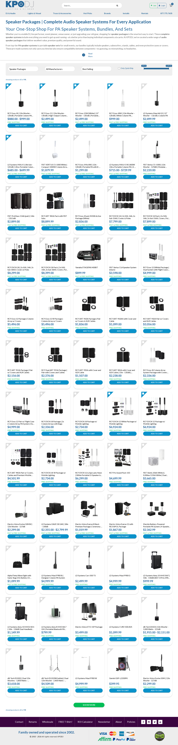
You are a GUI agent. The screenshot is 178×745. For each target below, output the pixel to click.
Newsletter (104, 721)
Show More (89, 705)
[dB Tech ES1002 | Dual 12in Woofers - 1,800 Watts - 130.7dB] (21, 663)
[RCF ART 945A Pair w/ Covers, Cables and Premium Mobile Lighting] (21, 457)
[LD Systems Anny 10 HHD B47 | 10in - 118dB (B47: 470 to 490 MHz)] (157, 560)
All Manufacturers (54, 69)
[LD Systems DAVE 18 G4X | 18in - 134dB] (55, 509)
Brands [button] (107, 13)
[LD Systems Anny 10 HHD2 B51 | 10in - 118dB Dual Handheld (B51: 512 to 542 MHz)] (21, 612)
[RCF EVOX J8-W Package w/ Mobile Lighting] (55, 457)
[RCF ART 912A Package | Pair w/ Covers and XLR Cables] (21, 355)
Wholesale (47, 721)
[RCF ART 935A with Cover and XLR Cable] (89, 355)
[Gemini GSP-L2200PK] (123, 663)
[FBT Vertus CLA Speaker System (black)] (123, 252)
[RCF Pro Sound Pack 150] (123, 457)
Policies (131, 721)
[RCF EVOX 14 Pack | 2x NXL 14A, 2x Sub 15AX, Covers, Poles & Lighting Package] (156, 201)
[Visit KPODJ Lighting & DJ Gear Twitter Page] (155, 722)
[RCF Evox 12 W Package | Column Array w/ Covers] (55, 303)
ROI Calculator (85, 721)
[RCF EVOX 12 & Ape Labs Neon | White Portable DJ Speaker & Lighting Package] (89, 457)
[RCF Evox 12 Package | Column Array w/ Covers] (21, 303)
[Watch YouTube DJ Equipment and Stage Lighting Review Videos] (160, 722)
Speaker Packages (17, 69)
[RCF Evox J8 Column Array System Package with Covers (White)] (157, 355)
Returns (33, 721)
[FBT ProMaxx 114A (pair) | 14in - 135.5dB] (21, 201)
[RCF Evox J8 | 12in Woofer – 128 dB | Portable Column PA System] (21, 98)
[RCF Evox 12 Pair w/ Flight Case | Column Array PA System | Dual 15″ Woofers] (21, 406)
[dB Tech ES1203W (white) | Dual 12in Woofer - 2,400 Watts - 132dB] (55, 663)
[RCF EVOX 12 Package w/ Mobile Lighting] (156, 406)
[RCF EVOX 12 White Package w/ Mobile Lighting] (122, 406)
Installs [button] (126, 13)
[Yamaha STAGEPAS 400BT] (89, 252)
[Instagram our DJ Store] (149, 722)
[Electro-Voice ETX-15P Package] (89, 612)
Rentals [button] (144, 13)
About (119, 721)
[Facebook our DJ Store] (143, 722)
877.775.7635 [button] (166, 13)
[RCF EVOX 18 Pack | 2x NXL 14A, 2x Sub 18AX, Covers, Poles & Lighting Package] (55, 252)
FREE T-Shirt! (65, 721)
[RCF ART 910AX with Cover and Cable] (123, 303)
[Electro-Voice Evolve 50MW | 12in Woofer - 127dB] (21, 509)
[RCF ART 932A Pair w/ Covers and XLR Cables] (157, 303)
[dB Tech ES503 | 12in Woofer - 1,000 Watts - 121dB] (157, 612)
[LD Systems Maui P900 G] (123, 560)
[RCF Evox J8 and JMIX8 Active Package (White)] (89, 201)
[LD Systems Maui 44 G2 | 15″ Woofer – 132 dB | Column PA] (157, 98)
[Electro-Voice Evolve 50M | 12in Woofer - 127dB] (157, 663)
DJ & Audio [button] (10, 13)
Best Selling (88, 69)
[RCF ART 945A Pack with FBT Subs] (55, 201)
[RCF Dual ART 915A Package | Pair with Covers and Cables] (55, 355)
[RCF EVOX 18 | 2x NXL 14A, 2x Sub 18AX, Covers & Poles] (21, 252)
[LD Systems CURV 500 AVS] (123, 612)
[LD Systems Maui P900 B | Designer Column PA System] (55, 560)
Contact (19, 721)
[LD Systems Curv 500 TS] (89, 560)
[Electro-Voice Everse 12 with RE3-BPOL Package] (123, 509)
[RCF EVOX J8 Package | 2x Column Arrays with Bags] (55, 406)
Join (154, 5)
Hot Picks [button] (87, 13)
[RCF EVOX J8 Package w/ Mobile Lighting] (89, 406)
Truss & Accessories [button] (62, 13)
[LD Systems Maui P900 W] (89, 663)
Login (163, 5)
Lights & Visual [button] (34, 13)
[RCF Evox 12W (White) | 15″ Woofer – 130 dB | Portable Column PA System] (89, 98)
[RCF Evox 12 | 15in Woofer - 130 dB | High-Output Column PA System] (55, 98)
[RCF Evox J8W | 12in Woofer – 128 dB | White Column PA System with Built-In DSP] (123, 98)
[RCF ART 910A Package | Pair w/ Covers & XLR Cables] (89, 303)
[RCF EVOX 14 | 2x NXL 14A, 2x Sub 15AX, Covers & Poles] (122, 201)
